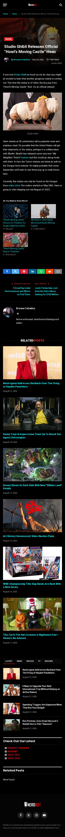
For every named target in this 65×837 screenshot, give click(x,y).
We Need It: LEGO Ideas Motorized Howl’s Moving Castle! (43, 223)
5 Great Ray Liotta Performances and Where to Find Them (17, 291)
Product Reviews (18, 748)
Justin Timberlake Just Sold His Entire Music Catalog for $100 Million (46, 291)
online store (14, 185)
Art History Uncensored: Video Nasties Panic (28, 536)
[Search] (60, 5)
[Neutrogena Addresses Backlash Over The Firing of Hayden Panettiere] (32, 362)
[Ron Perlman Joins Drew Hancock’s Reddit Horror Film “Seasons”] (11, 725)
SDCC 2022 (14, 758)
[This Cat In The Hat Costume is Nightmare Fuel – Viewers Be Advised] (32, 614)
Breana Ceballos (22, 59)
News (8, 39)
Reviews (49, 661)
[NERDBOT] (32, 5)
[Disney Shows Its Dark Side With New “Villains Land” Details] (32, 464)
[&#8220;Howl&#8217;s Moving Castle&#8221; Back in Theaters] (15, 240)
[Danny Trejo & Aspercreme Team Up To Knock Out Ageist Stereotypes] (32, 413)
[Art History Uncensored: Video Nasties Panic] (32, 515)
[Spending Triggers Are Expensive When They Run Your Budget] (11, 708)
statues (25, 157)
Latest (9, 661)
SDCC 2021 (14, 754)
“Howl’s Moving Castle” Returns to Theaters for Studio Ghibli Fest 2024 (14, 223)
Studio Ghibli (20, 74)
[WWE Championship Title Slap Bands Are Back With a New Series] (32, 563)
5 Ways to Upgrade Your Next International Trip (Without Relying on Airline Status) (41, 689)
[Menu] (5, 5)
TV (39, 661)
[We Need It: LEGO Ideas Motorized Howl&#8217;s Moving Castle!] (43, 211)
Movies (30, 661)
